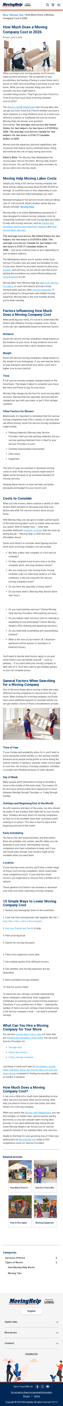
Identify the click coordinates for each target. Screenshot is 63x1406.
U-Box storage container (20, 1057)
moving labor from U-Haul (29, 1034)
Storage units (15, 1047)
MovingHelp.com (27, 1139)
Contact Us (31, 1354)
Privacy (26, 1396)
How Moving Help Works (21, 1267)
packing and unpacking (25, 226)
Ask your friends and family (19, 928)
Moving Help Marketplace (38, 1112)
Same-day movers (17, 1052)
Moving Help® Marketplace (21, 107)
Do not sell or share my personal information (31, 1392)
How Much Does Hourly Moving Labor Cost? (31, 1188)
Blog (5, 14)
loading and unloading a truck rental (25, 1037)
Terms (37, 1396)
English (31, 1311)
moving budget (10, 277)
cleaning (42, 226)
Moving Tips (16, 14)
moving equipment (41, 289)
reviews (7, 270)
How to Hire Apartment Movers (25, 1223)
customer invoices (32, 530)
